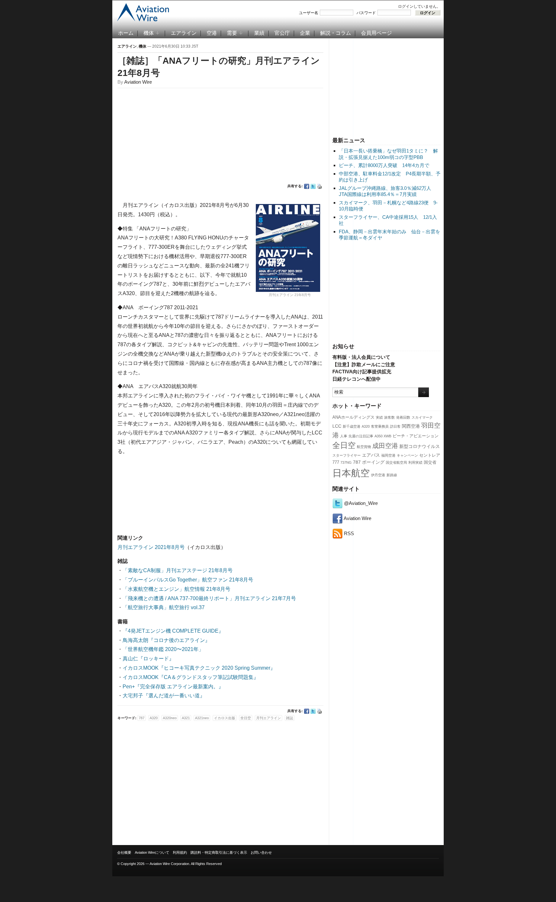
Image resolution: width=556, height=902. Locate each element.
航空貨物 (364, 447)
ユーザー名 (308, 13)
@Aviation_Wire (360, 503)
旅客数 (389, 417)
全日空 (344, 445)
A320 (366, 426)
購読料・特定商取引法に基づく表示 (218, 852)
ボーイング (373, 462)
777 (335, 462)
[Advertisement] (386, 87)
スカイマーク (422, 417)
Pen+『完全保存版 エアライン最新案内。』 (173, 686)
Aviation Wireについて (152, 852)
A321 (186, 718)
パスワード (366, 13)
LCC (336, 426)
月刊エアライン (268, 718)
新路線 (391, 475)
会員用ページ (376, 33)
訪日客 (395, 426)
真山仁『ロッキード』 (148, 658)
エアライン (184, 33)
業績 (259, 33)
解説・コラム (335, 33)
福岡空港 (388, 455)
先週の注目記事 (360, 436)
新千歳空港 (351, 426)
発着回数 (403, 417)
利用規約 (180, 852)
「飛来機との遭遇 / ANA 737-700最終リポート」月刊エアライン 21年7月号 (209, 598)
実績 (379, 417)
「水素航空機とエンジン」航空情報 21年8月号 (176, 589)
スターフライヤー (346, 455)
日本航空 (351, 473)
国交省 (430, 462)
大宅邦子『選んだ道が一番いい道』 (164, 695)
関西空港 (411, 426)
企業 (305, 33)
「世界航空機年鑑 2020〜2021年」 (163, 649)
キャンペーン (407, 455)
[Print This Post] (319, 186)
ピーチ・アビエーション (416, 436)
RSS (348, 533)
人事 (343, 436)
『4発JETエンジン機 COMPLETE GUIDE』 (173, 631)
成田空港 (385, 445)
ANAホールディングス (353, 417)
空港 (212, 33)
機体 (149, 33)
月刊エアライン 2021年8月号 (151, 547)
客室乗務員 (380, 426)
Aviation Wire (357, 518)
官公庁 (282, 33)
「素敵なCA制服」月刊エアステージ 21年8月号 (178, 570)
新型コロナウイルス (419, 446)
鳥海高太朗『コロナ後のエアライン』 (166, 640)
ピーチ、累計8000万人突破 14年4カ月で (384, 165)
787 (357, 462)
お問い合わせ (261, 852)
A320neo (170, 718)
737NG (346, 462)
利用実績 (415, 462)
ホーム (126, 33)
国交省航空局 (396, 462)
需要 (232, 33)
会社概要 (124, 852)
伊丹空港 (378, 475)
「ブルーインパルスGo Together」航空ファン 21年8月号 (188, 579)
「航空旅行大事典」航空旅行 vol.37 (164, 607)
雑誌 (289, 718)
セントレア (429, 455)
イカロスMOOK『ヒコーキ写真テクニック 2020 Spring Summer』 (199, 668)
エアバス (371, 455)
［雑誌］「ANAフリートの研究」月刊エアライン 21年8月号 (218, 67)
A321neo (202, 718)
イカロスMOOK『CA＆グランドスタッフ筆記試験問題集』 (191, 677)
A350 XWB (383, 436)
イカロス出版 (224, 718)
